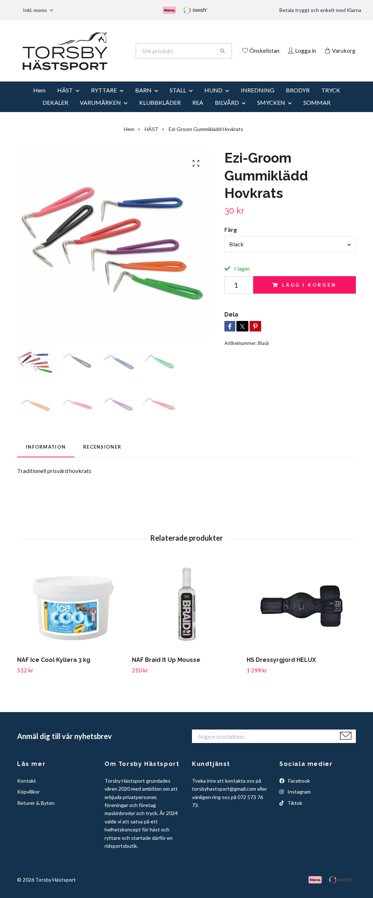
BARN (143, 99)
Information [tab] (46, 457)
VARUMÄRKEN (100, 112)
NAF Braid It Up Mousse (166, 670)
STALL (178, 99)
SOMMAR (316, 112)
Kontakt (26, 790)
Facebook (298, 790)
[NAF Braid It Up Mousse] (186, 615)
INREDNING (257, 99)
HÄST (65, 99)
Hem (39, 99)
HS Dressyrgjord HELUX (281, 670)
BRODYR (298, 99)
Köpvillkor (28, 802)
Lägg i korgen (309, 295)
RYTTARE (104, 99)
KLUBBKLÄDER (160, 112)
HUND (213, 99)
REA (197, 112)
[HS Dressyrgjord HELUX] (301, 615)
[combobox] (290, 254)
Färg (230, 239)
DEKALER (55, 112)
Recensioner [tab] (102, 457)
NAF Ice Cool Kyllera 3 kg (53, 670)
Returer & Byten (36, 813)
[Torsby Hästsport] (101, 51)
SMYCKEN (271, 112)
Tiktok (294, 813)
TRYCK (330, 99)
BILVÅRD (227, 112)
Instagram (298, 802)
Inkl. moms (35, 10)
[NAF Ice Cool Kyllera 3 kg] (71, 615)
